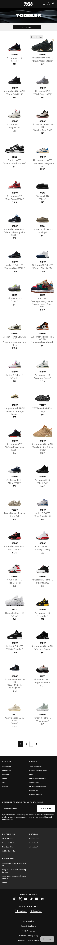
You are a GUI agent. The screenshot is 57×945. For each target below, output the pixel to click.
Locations (6, 774)
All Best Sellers (7, 838)
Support (33, 761)
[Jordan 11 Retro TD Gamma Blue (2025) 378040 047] (14, 252)
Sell (3, 782)
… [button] (32, 744)
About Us (6, 761)
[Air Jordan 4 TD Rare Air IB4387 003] (14, 45)
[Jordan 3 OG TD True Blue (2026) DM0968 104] (42, 501)
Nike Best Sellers (8, 847)
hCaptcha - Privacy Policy (28, 935)
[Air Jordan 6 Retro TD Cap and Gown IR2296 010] (42, 634)
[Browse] (4, 4)
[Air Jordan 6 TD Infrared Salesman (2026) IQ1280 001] (14, 431)
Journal (4, 778)
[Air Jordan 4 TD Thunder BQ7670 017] (42, 600)
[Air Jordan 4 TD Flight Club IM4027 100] (14, 112)
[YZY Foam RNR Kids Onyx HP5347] (42, 396)
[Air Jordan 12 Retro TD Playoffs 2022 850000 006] (42, 567)
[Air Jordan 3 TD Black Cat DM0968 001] (42, 467)
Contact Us (33, 790)
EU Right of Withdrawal (37, 786)
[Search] (44, 4)
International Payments (37, 778)
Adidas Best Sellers (9, 851)
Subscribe (46, 808)
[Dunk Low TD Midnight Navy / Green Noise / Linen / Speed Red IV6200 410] (42, 286)
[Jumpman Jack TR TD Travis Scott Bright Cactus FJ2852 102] (14, 396)
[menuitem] (20, 744)
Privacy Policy (28, 921)
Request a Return (35, 794)
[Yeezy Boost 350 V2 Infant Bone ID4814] (14, 705)
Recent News (8, 858)
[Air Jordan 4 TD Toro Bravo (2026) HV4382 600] (14, 183)
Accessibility (34, 782)
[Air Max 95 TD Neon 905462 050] (14, 286)
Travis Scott (33, 842)
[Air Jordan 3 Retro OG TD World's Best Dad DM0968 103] (42, 112)
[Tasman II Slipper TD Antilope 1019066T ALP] (42, 217)
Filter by (28, 27)
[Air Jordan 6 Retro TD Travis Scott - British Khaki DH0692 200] (42, 431)
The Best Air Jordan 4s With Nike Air (14, 864)
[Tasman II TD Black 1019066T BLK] (42, 183)
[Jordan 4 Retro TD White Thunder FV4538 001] (14, 634)
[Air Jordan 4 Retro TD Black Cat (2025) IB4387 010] (14, 79)
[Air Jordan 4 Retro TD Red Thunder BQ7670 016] (14, 534)
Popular (33, 834)
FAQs (31, 774)
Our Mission (6, 766)
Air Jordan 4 (33, 847)
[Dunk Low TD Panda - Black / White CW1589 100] (14, 148)
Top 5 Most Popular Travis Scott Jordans (14, 877)
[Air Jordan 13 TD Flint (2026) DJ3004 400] (14, 467)
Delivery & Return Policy (38, 770)
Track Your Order (35, 766)
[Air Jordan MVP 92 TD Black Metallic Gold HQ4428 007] (42, 45)
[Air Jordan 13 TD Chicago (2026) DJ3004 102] (42, 534)
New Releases (34, 838)
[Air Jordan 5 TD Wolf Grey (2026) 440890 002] (42, 79)
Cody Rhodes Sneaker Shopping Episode (14, 870)
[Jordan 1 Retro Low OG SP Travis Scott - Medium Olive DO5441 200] (14, 324)
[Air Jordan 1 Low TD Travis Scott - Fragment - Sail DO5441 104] (42, 148)
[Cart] (53, 4)
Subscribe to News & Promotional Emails (22, 802)
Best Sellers (8, 834)
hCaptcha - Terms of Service (28, 940)
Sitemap (5, 786)
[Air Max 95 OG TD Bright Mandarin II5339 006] (42, 667)
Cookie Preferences (28, 931)
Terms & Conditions (28, 926)
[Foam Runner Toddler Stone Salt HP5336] (14, 501)
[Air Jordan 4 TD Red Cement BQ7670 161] (14, 567)
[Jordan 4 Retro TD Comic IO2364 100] (14, 362)
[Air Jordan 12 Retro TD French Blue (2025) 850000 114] (42, 252)
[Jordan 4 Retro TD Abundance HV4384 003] (42, 705)
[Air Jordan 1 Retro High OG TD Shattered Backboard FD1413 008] (42, 324)
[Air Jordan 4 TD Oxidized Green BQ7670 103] (42, 362)
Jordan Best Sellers (9, 842)
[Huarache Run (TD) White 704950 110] (14, 600)
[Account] (48, 4)
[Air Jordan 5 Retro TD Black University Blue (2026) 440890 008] (14, 217)
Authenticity (6, 770)
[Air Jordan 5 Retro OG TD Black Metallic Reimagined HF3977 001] (14, 667)
